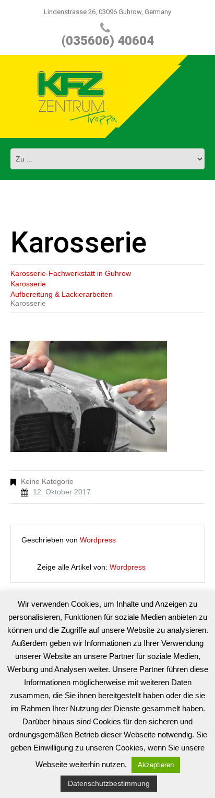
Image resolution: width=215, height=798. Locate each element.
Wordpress (98, 540)
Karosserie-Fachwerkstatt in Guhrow (70, 273)
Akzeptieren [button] (156, 765)
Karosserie (28, 284)
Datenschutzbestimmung (109, 783)
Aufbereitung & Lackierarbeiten (61, 294)
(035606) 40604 (108, 40)
